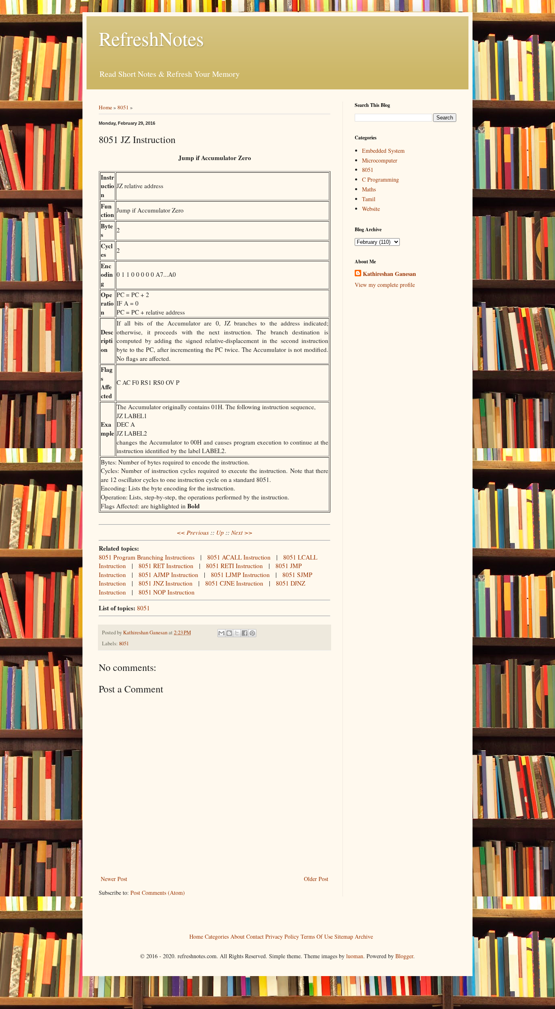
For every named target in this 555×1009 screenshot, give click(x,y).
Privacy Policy (282, 936)
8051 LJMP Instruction (240, 575)
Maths (369, 189)
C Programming (380, 179)
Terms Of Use (317, 936)
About (237, 936)
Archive (364, 936)
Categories (217, 936)
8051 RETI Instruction (234, 566)
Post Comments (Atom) (157, 892)
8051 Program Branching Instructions (147, 557)
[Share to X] (237, 633)
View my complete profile (385, 285)
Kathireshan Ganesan (389, 274)
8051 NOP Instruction (167, 592)
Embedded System (383, 150)
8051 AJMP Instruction (168, 575)
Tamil (368, 199)
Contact (255, 936)
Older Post (316, 879)
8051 (123, 107)
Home (105, 107)
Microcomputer (379, 160)
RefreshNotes (151, 38)
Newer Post (114, 879)
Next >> (241, 532)
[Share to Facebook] (245, 633)
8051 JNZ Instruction (166, 583)
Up (220, 532)
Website (371, 209)
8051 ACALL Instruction (239, 557)
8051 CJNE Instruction (234, 583)
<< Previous (193, 532)
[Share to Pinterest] (252, 633)
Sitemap (343, 936)
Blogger (404, 956)
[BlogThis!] (229, 633)
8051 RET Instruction (166, 566)
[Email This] (221, 633)
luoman (354, 956)
